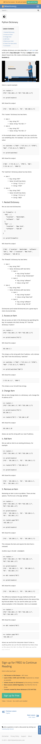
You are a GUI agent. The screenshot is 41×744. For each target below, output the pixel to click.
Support (23, 736)
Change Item (7, 37)
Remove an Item (9, 41)
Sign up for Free (11, 695)
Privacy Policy (15, 736)
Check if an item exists (10, 43)
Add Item (6, 39)
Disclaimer (5, 736)
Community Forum (8, 729)
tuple (33, 50)
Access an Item (8, 34)
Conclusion (7, 46)
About (30, 736)
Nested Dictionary (9, 32)
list (29, 50)
